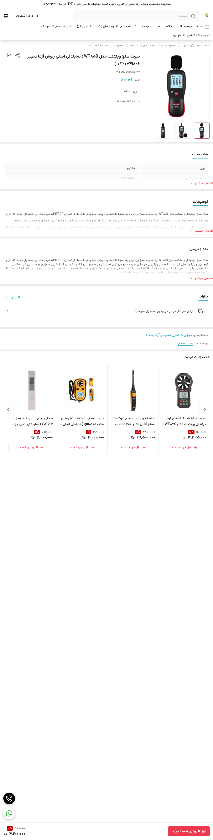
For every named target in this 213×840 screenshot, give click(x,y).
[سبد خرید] (5, 16)
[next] (8, 409)
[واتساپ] (9, 813)
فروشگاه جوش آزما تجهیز (196, 45)
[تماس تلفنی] (9, 798)
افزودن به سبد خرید (186, 831)
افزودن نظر (12, 297)
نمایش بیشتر (204, 183)
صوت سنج (185, 343)
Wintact (126, 80)
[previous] (205, 409)
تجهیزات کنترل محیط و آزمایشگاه (106, 45)
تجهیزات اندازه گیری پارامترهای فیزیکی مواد (153, 45)
